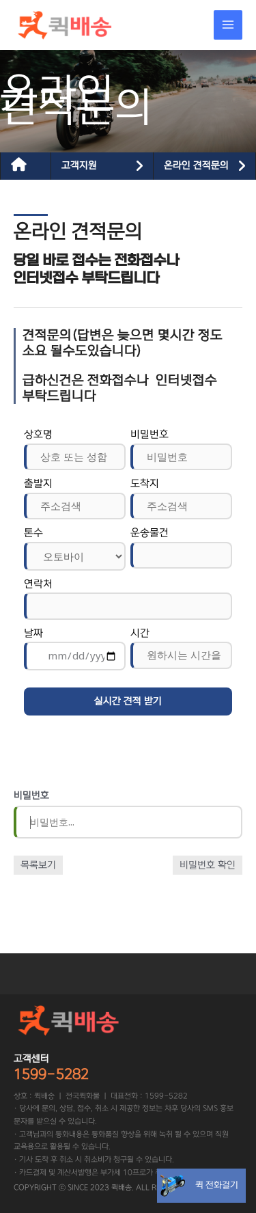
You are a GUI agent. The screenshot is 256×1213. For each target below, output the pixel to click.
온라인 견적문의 (196, 165)
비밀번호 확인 (208, 865)
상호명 (38, 434)
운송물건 (149, 533)
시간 (140, 633)
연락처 (38, 584)
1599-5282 (51, 1074)
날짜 (33, 633)
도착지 (144, 483)
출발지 (38, 483)
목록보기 (38, 865)
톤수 (33, 533)
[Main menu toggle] (228, 25)
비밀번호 (149, 434)
